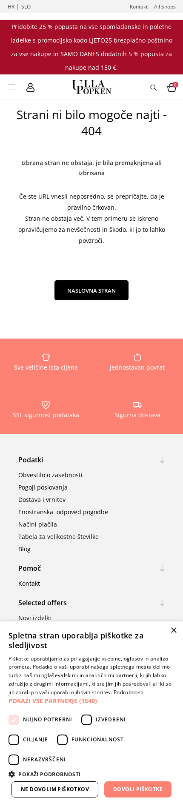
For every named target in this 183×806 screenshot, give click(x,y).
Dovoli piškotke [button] (138, 789)
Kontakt (139, 6)
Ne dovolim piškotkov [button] (55, 789)
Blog (24, 549)
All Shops (165, 6)
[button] (91, 701)
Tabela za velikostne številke (58, 537)
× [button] (173, 630)
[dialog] (91, 713)
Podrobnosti (128, 692)
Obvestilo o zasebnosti (50, 475)
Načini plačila (37, 524)
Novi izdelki (34, 618)
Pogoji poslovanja (43, 487)
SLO (26, 6)
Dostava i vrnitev (42, 500)
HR (11, 6)
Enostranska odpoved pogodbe (63, 512)
